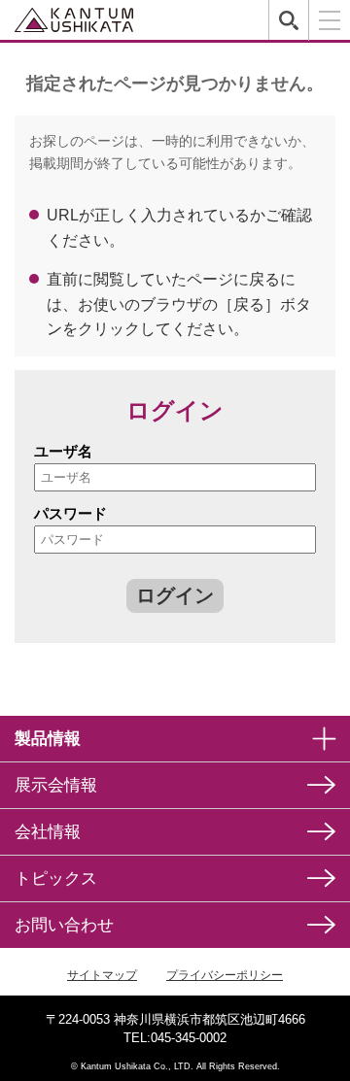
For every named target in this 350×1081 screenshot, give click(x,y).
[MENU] (329, 20)
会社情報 (48, 832)
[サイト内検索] (288, 20)
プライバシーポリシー (224, 975)
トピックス (56, 878)
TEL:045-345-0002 (175, 1037)
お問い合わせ (64, 925)
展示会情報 (56, 785)
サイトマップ (102, 975)
